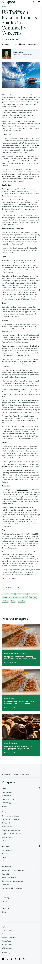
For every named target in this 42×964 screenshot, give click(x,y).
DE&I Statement (7, 948)
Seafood (5, 601)
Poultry (24, 597)
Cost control (6, 857)
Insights (4, 905)
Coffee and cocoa (8, 594)
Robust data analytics (9, 878)
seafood (10, 326)
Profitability (5, 854)
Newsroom (5, 908)
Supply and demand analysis (11, 834)
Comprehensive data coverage (12, 881)
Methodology (6, 803)
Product (5, 788)
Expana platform (7, 792)
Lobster (5, 597)
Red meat (33, 597)
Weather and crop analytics (11, 830)
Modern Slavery (7, 944)
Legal (3, 927)
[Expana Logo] (8, 2)
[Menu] (39, 2)
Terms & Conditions (8, 937)
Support (4, 806)
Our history (5, 901)
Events (4, 912)
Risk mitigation (7, 850)
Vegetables (21, 601)
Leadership (5, 898)
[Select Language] (29, 2)
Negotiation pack (8, 837)
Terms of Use (6, 941)
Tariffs (13, 601)
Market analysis (7, 827)
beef (9, 191)
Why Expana (6, 867)
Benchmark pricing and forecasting (14, 870)
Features (5, 812)
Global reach (6, 885)
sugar (30, 307)
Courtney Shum (18, 52)
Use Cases (5, 846)
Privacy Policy (6, 930)
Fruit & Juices (32, 594)
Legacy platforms (8, 799)
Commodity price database (11, 816)
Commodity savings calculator (12, 888)
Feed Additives (22, 490)
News (4, 841)
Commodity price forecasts (11, 819)
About (4, 894)
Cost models (6, 823)
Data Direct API (7, 796)
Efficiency (5, 861)
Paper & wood (15, 597)
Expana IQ (5, 874)
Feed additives (21, 594)
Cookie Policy (6, 934)
